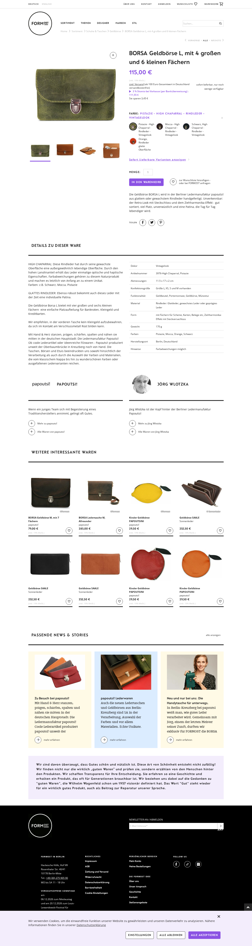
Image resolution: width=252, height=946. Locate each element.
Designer (103, 23)
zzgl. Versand (136, 84)
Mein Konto (135, 861)
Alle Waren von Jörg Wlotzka (153, 431)
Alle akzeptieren (204, 935)
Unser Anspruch (137, 886)
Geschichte (135, 891)
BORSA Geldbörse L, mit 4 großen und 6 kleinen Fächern (155, 31)
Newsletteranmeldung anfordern (221, 827)
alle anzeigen (213, 635)
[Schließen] (219, 916)
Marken (121, 23)
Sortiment (68, 23)
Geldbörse (115, 31)
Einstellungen (139, 935)
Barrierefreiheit (93, 887)
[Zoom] (76, 93)
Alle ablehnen (171, 935)
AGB (87, 866)
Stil (134, 23)
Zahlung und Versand (96, 871)
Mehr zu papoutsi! (47, 423)
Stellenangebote (138, 902)
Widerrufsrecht (93, 877)
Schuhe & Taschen (96, 31)
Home (64, 31)
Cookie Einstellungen (96, 893)
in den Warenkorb (146, 182)
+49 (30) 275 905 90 (57, 878)
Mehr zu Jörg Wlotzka (149, 423)
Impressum (91, 861)
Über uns (129, 4)
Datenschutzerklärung (97, 882)
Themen (86, 23)
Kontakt (146, 4)
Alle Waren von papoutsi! (51, 431)
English (47, 4)
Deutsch (33, 4)
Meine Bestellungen (140, 866)
